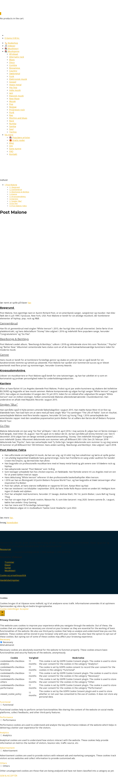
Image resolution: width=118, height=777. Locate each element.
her (29, 302)
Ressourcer (5, 549)
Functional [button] (5, 702)
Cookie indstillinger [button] (9, 609)
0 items (12, 38)
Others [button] (3, 763)
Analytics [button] (4, 732)
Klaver (8, 565)
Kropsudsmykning (17, 196)
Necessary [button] (5, 639)
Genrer (13, 194)
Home (3, 172)
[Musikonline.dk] (6, 10)
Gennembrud (15, 189)
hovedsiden (12, 522)
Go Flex (13, 203)
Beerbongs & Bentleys (19, 192)
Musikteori (10, 570)
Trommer (9, 562)
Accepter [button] (24, 609)
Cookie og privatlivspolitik (13, 575)
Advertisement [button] (7, 747)
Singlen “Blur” (15, 201)
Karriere (13, 199)
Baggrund (14, 187)
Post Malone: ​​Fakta (18, 206)
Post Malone (11, 184)
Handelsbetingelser (9, 580)
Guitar (8, 567)
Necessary (8, 642)
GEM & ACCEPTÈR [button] (8, 775)
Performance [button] (6, 717)
